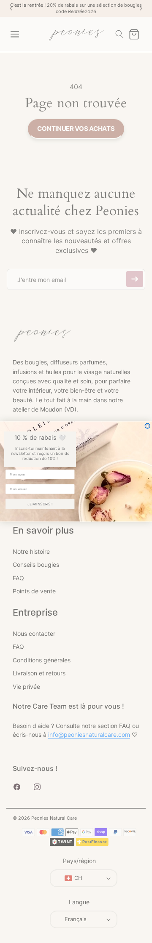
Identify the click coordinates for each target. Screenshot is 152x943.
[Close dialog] (147, 425)
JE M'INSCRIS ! (39, 504)
